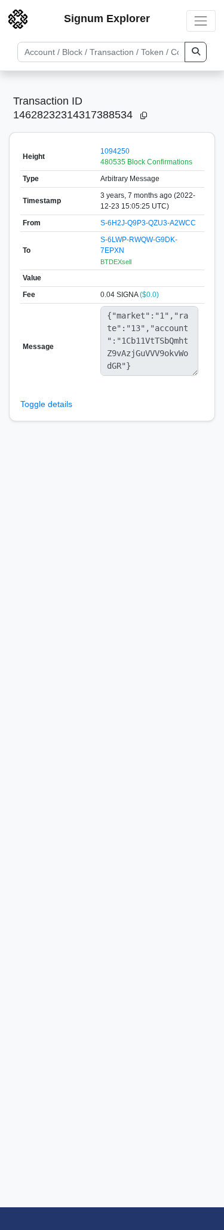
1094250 (115, 151)
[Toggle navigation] (201, 20)
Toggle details (46, 404)
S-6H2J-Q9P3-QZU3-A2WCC (148, 223)
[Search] (196, 52)
